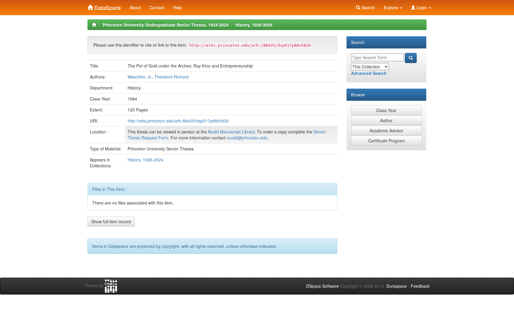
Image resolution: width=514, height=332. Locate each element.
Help (177, 7)
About (135, 7)
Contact (157, 7)
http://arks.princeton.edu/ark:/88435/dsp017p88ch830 (178, 121)
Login (421, 7)
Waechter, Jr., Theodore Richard (158, 77)
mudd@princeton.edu (247, 138)
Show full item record (111, 221)
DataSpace (107, 6)
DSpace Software (322, 286)
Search (367, 7)
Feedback (420, 286)
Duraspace (396, 286)
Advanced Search (369, 73)
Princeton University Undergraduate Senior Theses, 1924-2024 (166, 25)
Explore (391, 7)
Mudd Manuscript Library (231, 132)
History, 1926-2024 (253, 25)
